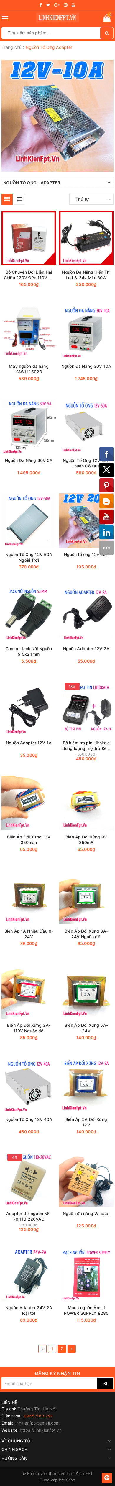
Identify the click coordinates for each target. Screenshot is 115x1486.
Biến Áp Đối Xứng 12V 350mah (29, 839)
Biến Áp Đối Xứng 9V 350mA (86, 839)
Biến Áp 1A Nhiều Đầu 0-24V (28, 933)
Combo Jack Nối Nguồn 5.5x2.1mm (29, 651)
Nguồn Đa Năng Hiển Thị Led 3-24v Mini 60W (86, 274)
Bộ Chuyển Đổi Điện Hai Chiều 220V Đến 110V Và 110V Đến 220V (29, 274)
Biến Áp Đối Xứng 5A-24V (86, 1028)
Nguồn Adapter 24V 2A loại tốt (28, 1310)
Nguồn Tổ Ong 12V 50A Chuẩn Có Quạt (86, 463)
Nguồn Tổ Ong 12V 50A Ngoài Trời (28, 557)
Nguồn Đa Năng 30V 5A (29, 460)
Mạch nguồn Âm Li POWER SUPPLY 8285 (86, 1310)
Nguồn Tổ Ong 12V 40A (28, 1119)
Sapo (70, 1479)
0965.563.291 (38, 1415)
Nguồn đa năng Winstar (86, 1213)
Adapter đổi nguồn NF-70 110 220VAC (29, 1216)
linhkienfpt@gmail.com (37, 1422)
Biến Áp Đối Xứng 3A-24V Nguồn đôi (86, 933)
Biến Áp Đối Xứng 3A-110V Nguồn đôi (28, 1028)
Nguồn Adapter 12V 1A (29, 742)
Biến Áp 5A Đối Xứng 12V (86, 1122)
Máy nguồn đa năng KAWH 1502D (28, 369)
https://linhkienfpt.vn (41, 1429)
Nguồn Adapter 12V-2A (86, 648)
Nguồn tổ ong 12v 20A (86, 554)
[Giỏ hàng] (107, 19)
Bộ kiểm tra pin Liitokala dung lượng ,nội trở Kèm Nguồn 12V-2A (86, 745)
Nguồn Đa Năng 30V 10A (86, 366)
